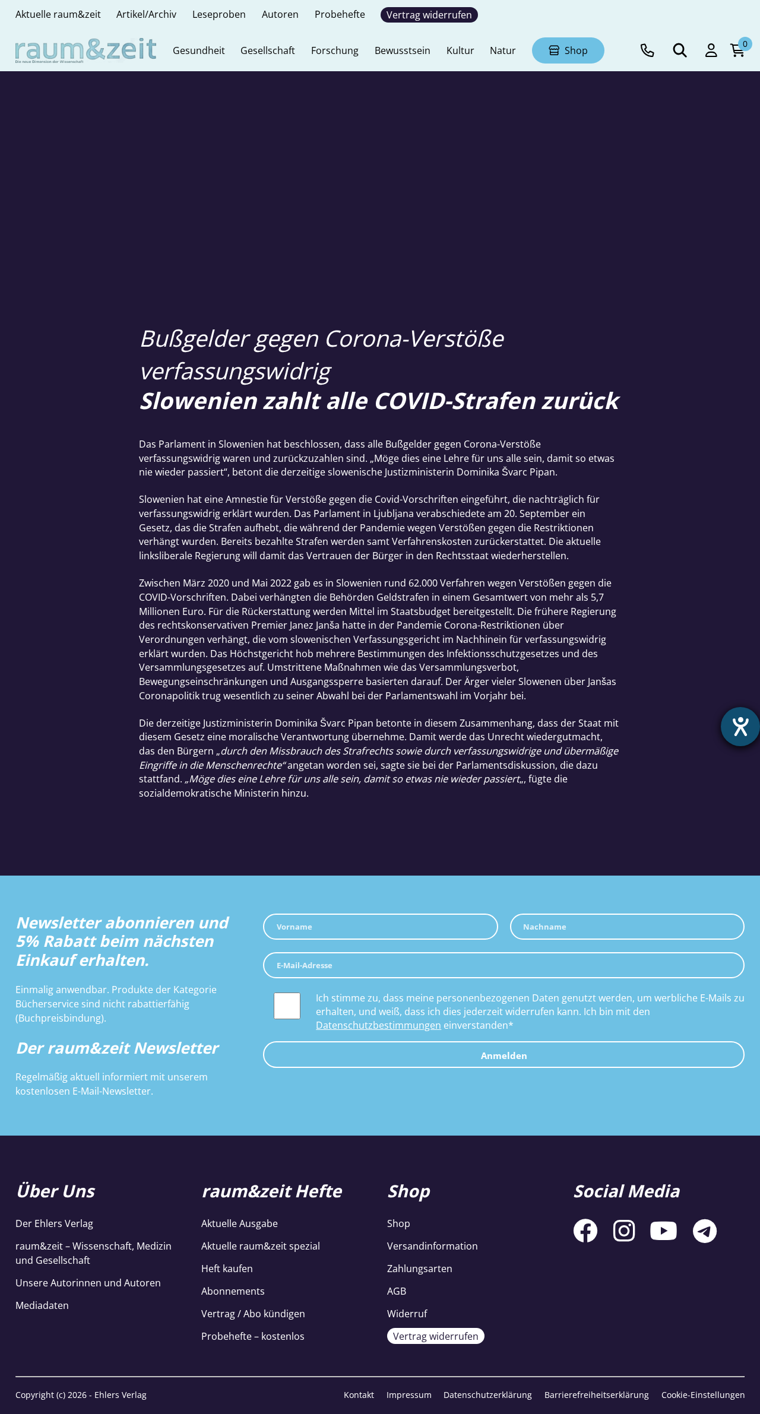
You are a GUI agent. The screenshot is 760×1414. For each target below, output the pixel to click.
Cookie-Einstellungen (703, 1394)
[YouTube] (663, 1231)
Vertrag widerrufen (436, 1336)
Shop (398, 1223)
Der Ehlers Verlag (54, 1223)
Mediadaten (42, 1305)
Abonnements (233, 1291)
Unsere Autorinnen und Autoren (88, 1282)
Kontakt (359, 1394)
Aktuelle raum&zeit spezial (260, 1246)
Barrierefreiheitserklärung (596, 1394)
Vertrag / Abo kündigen (253, 1313)
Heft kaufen (227, 1268)
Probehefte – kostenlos (253, 1336)
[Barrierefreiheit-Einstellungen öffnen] (740, 726)
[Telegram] (705, 1231)
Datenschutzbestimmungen (378, 1025)
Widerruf (407, 1313)
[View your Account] (711, 51)
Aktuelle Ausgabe (239, 1223)
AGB (396, 1291)
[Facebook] (585, 1231)
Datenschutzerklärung (488, 1394)
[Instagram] (624, 1231)
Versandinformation (432, 1246)
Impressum (409, 1394)
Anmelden (504, 1055)
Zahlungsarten (419, 1268)
